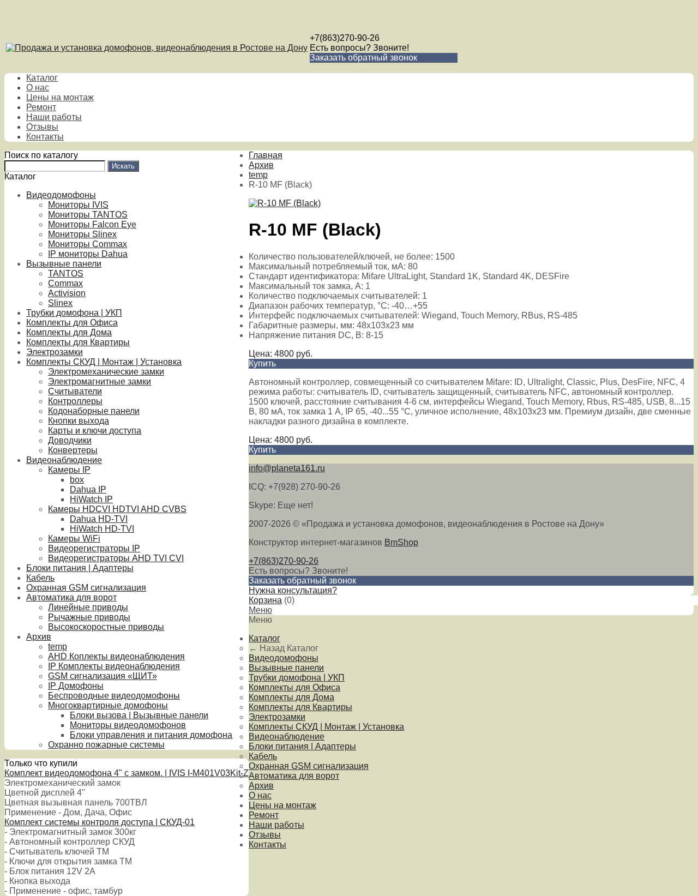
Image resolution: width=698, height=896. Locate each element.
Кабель (40, 577)
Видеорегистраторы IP (94, 548)
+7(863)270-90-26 (345, 38)
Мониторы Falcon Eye (92, 224)
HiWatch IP (91, 499)
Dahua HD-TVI (99, 519)
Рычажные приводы (89, 617)
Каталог (42, 77)
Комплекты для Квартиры (78, 342)
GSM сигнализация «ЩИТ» (102, 676)
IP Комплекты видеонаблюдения (114, 666)
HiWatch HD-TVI (102, 528)
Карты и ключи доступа (94, 430)
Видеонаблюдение (64, 460)
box (77, 479)
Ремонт (41, 107)
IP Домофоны (76, 685)
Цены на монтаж (60, 97)
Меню (260, 610)
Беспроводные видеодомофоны (114, 695)
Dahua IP (88, 489)
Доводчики (70, 440)
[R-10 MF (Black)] (285, 203)
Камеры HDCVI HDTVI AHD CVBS (117, 509)
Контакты (45, 136)
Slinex (60, 303)
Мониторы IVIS (78, 204)
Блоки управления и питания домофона (151, 734)
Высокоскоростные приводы (106, 627)
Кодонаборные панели (94, 411)
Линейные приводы (88, 607)
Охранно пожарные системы (106, 744)
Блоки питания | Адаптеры (80, 568)
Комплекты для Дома (69, 332)
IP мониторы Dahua (88, 253)
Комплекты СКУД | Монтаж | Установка (104, 361)
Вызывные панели (63, 263)
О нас (37, 87)
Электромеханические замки (106, 371)
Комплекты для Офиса (72, 322)
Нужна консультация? (293, 590)
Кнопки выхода (78, 420)
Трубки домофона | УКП (74, 312)
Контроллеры (75, 401)
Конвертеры (73, 450)
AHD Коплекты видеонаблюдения (116, 656)
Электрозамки (54, 352)
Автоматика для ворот (71, 597)
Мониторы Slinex (82, 234)
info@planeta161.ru (287, 468)
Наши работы (54, 117)
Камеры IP (69, 469)
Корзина (265, 600)
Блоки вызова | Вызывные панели (139, 715)
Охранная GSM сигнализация (86, 587)
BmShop (401, 542)
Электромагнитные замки (99, 381)
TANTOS (65, 273)
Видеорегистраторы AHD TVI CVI (116, 558)
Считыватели (75, 391)
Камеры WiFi (74, 538)
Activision (67, 293)
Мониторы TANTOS (88, 214)
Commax (65, 283)
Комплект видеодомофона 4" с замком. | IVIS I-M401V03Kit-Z (126, 773)
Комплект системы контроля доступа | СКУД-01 (99, 822)
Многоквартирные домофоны (108, 705)
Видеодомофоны (61, 195)
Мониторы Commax (87, 244)
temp (57, 646)
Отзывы (42, 126)
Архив (38, 636)
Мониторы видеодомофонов (128, 725)
